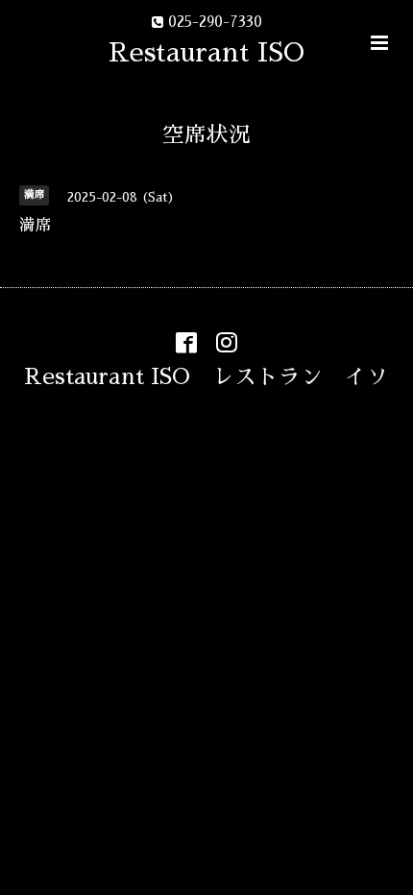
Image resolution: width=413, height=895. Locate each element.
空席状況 (206, 135)
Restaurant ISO (206, 52)
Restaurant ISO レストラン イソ (206, 376)
